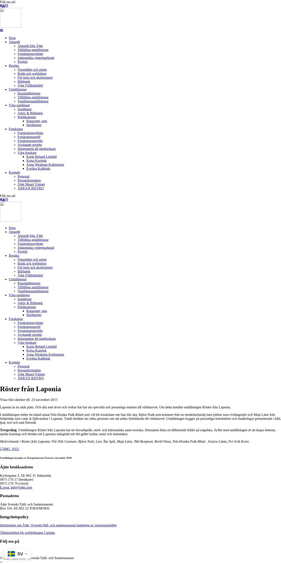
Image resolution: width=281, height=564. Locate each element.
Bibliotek (24, 81)
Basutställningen (29, 93)
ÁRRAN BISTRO (31, 188)
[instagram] (6, 6)
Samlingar (25, 109)
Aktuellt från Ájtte (30, 46)
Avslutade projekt (30, 145)
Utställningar (18, 89)
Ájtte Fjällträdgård (30, 85)
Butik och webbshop (32, 73)
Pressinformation (29, 180)
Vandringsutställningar (33, 101)
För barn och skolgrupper (35, 77)
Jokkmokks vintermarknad (36, 58)
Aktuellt (14, 42)
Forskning (16, 129)
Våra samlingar (19, 105)
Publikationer (27, 117)
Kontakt (14, 172)
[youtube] (3, 6)
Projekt (22, 62)
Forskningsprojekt (30, 141)
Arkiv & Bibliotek (30, 113)
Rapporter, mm (36, 121)
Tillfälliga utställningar (33, 50)
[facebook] (1, 6)
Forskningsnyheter (30, 54)
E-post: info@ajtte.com (16, 487)
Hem (12, 38)
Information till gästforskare (37, 149)
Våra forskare (27, 153)
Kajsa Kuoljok (36, 160)
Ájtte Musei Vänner (31, 184)
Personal (23, 176)
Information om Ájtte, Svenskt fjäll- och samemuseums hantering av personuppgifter (58, 525)
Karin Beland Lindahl (41, 156)
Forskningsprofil (29, 137)
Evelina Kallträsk (38, 168)
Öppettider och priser (32, 69)
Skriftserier (33, 125)
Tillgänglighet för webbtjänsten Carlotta (27, 533)
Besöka (14, 65)
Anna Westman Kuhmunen (45, 164)
